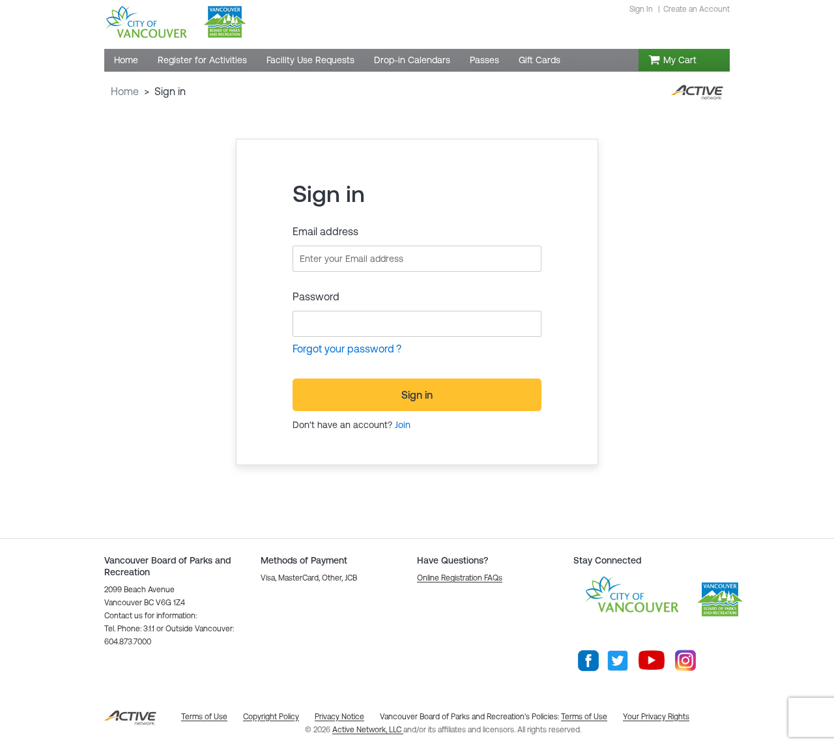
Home (125, 91)
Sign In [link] (641, 9)
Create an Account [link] (696, 9)
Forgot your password (343, 348)
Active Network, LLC (367, 729)
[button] (459, 577)
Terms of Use (584, 716)
